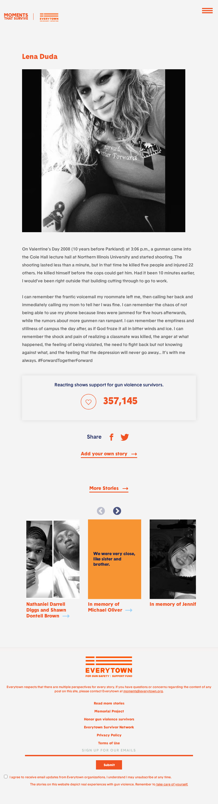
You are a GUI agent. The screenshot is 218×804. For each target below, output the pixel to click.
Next (117, 511)
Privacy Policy (109, 735)
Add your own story (105, 454)
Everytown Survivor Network (109, 727)
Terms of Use (109, 743)
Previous (101, 511)
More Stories (104, 488)
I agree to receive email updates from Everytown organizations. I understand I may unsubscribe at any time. (90, 777)
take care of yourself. (172, 784)
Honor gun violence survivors (109, 719)
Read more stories (109, 703)
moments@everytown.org (143, 691)
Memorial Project (109, 711)
